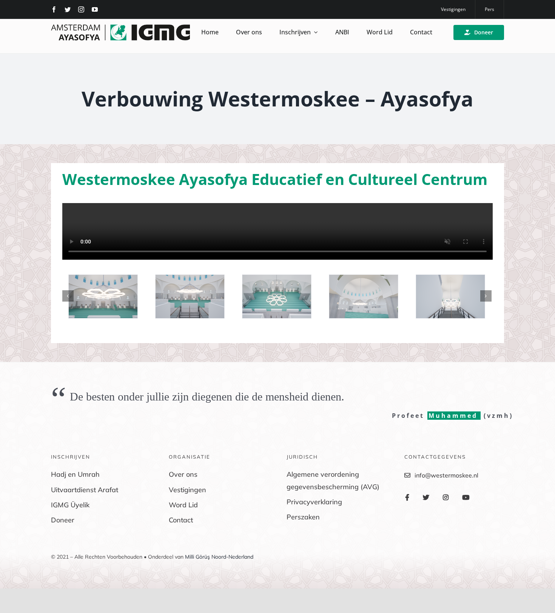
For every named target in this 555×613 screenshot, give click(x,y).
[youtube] (95, 9)
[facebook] (54, 9)
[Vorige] (68, 296)
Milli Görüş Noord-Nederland (219, 556)
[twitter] (68, 9)
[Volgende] (486, 296)
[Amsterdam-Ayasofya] (120, 27)
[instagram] (81, 9)
